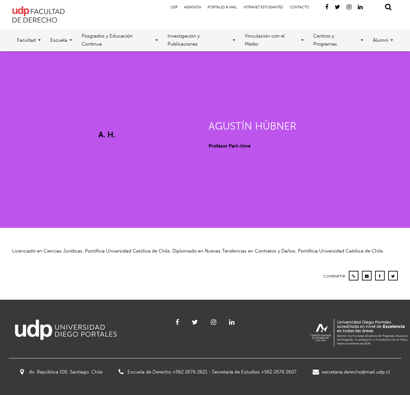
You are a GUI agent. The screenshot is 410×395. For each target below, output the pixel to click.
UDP (174, 7)
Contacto (299, 7)
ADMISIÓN (192, 7)
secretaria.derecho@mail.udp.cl (356, 372)
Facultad (26, 40)
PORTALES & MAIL (222, 7)
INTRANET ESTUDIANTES (263, 7)
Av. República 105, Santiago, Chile (65, 372)
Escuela (58, 40)
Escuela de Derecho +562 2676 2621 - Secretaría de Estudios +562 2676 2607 (212, 372)
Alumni (380, 40)
